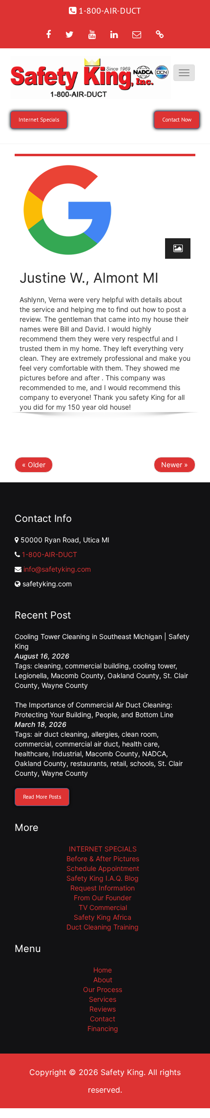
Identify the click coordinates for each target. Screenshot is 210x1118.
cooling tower (154, 666)
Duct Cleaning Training (102, 927)
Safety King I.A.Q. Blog (102, 878)
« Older (33, 464)
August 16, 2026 (42, 656)
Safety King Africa (102, 917)
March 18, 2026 (40, 724)
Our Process (102, 989)
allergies (104, 734)
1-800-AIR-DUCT (49, 554)
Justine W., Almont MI (89, 277)
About (102, 979)
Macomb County (77, 675)
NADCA (154, 753)
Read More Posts (42, 796)
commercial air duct (86, 744)
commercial (33, 744)
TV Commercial (103, 907)
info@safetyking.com (57, 569)
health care (140, 744)
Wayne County (65, 685)
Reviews (102, 1009)
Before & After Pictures (102, 858)
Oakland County (133, 675)
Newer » (174, 464)
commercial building (97, 666)
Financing (102, 1028)
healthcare (31, 753)
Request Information (102, 888)
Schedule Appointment (102, 868)
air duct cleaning (60, 734)
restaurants (88, 763)
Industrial (67, 753)
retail (118, 763)
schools (142, 763)
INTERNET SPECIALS (103, 849)
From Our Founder (102, 897)
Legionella (31, 675)
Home (102, 970)
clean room (139, 734)
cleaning (47, 666)
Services (102, 999)
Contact (102, 1018)
